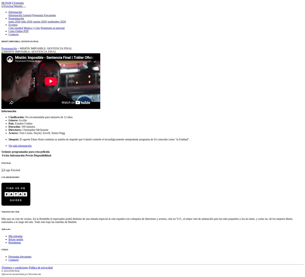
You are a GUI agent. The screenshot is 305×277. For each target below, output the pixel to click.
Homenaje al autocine (53, 27)
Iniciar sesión (15, 239)
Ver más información (20, 145)
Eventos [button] (12, 24)
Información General (20, 15)
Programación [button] (16, 18)
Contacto (13, 34)
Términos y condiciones (14, 267)
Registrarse (14, 242)
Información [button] (15, 12)
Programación (9, 48)
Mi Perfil (6, 2)
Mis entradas (15, 236)
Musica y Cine (32, 27)
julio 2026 (26, 21)
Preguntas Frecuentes (44, 15)
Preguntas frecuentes (19, 256)
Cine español (15, 27)
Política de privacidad (41, 267)
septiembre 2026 (56, 21)
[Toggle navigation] (24, 7)
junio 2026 (14, 21)
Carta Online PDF (18, 31)
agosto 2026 (40, 21)
